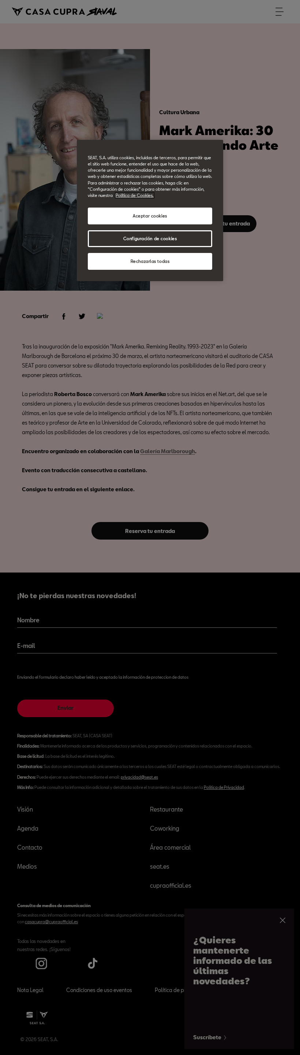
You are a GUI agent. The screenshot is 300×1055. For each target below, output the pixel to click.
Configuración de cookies (150, 238)
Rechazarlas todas (150, 261)
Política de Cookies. (135, 195)
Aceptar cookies (150, 215)
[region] (150, 210)
